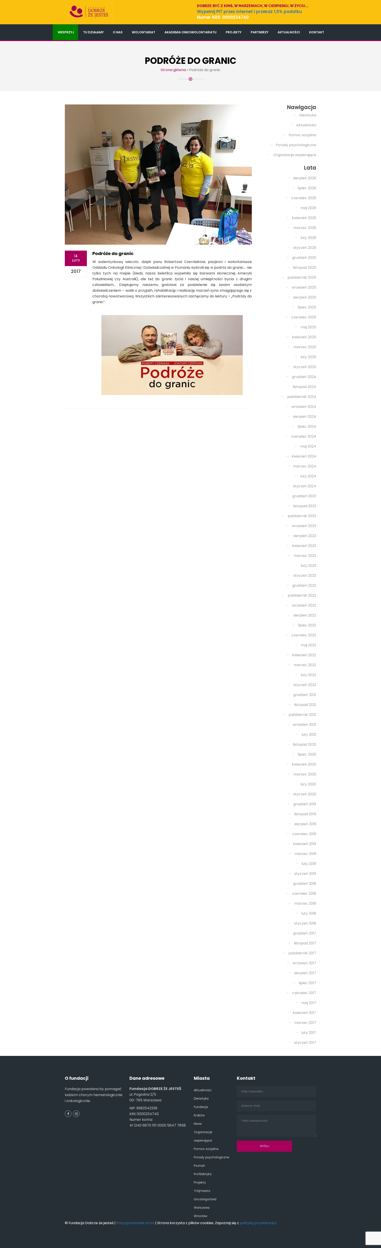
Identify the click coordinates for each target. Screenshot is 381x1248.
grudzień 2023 (304, 496)
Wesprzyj (66, 32)
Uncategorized (205, 1199)
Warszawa (201, 1207)
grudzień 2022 (304, 585)
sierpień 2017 (305, 973)
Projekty (233, 32)
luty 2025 (308, 356)
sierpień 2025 (304, 297)
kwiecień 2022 (304, 655)
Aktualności (289, 32)
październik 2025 (302, 277)
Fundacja (201, 1107)
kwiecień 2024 (304, 456)
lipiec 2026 (307, 188)
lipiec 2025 (307, 307)
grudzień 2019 (304, 804)
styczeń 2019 (305, 873)
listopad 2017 (305, 943)
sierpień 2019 (305, 823)
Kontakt (316, 32)
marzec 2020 (304, 774)
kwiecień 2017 (304, 1012)
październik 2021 (302, 714)
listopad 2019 (305, 814)
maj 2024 (308, 446)
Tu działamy (93, 32)
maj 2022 (308, 645)
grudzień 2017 (304, 933)
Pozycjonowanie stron (135, 1222)
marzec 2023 (305, 555)
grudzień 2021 (304, 694)
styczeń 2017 (305, 1042)
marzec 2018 (305, 903)
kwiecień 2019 (304, 843)
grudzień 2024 (304, 376)
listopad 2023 (304, 506)
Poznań (199, 1165)
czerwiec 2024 (303, 436)
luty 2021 (309, 734)
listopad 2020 (304, 744)
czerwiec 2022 (303, 635)
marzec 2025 (304, 347)
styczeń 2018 (305, 923)
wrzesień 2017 (304, 963)
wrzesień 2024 (303, 406)
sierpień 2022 (304, 615)
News (198, 1123)
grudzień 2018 (304, 883)
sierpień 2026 (304, 178)
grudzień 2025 (304, 257)
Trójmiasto (202, 1191)
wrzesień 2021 (304, 724)
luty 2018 (308, 913)
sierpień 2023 (304, 535)
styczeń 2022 (304, 684)
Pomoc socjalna (302, 135)
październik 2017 (302, 953)
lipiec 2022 (307, 625)
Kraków (199, 1115)
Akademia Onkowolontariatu (190, 32)
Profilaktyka (202, 1174)
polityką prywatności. (258, 1222)
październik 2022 (302, 595)
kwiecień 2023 (304, 545)
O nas (118, 32)
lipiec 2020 (307, 754)
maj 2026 (308, 207)
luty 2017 (308, 1032)
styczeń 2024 (304, 486)
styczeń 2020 (304, 794)
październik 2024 (301, 396)
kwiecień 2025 (304, 337)
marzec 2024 (304, 466)
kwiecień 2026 (304, 217)
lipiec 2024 (307, 426)
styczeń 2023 (304, 575)
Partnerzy (259, 32)
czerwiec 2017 (304, 992)
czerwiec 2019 (304, 833)
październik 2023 (302, 515)
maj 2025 (308, 327)
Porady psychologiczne (296, 144)
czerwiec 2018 (304, 893)
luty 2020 (308, 784)
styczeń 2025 (304, 366)
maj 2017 (308, 1002)
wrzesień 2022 (304, 605)
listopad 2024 (304, 386)
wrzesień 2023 (304, 525)
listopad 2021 (305, 704)
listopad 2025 (304, 267)
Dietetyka (307, 115)
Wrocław (200, 1216)
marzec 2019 (305, 853)
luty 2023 (308, 565)
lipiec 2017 (307, 982)
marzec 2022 (305, 664)
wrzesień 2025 (304, 287)
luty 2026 (308, 237)
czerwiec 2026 (303, 197)
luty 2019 (309, 863)
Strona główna (173, 69)
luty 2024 (308, 476)
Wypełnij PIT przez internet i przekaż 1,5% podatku (249, 12)
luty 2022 (308, 674)
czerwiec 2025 (303, 317)
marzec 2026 (304, 227)
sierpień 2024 (304, 416)
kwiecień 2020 (304, 764)
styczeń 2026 (304, 247)
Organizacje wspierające (294, 154)
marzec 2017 (305, 1022)
